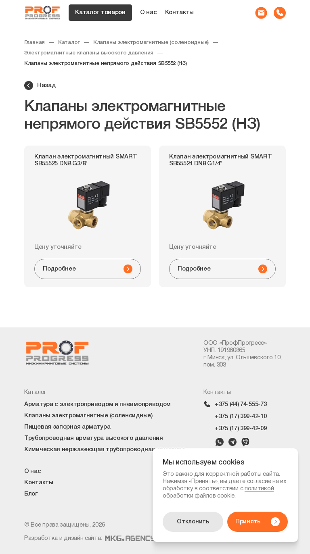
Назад (46, 85)
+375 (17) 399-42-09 (240, 428)
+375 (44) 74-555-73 (240, 404)
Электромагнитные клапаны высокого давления (88, 53)
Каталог (69, 42)
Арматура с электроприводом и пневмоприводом (97, 404)
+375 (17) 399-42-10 (240, 416)
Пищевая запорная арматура (67, 427)
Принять (247, 522)
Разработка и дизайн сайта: (63, 538)
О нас (148, 12)
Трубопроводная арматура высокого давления (93, 438)
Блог (31, 494)
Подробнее (59, 269)
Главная (34, 42)
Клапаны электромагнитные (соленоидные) (151, 42)
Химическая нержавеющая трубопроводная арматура (104, 449)
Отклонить (193, 522)
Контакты (179, 12)
